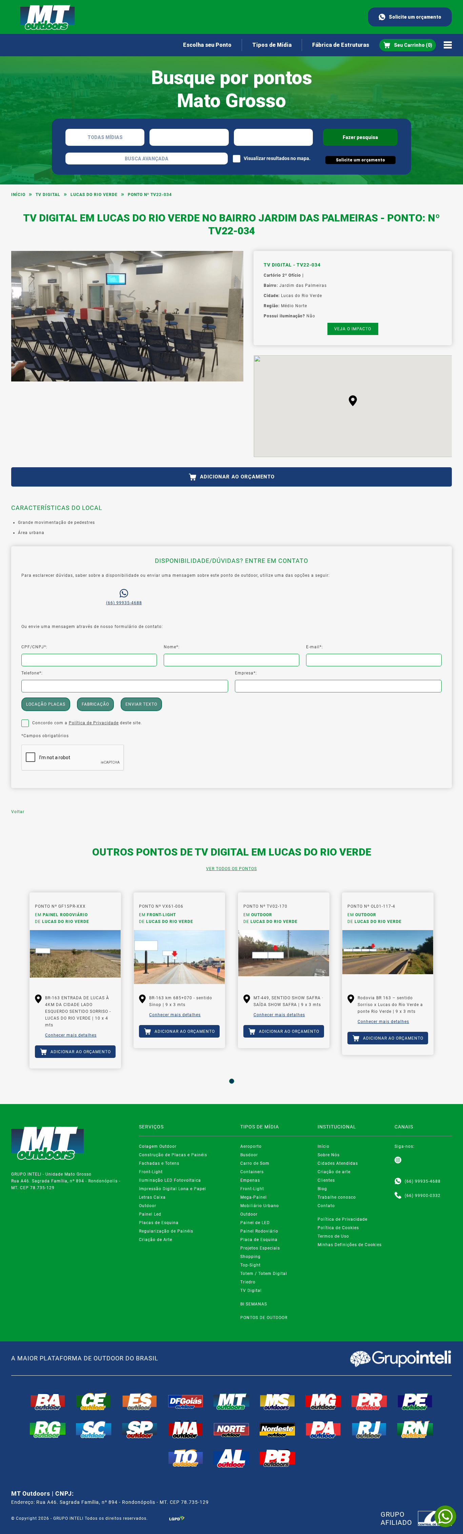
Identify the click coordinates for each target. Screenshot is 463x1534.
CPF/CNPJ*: (34, 647)
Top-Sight (250, 1265)
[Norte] (231, 1429)
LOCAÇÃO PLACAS (45, 704)
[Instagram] (398, 1160)
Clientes (326, 1180)
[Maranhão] (186, 1429)
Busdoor (249, 1155)
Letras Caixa (152, 1197)
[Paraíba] (278, 1458)
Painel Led (150, 1214)
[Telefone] (398, 1195)
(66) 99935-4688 (124, 603)
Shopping (250, 1256)
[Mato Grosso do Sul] (278, 1401)
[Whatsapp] (398, 1181)
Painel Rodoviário (259, 1231)
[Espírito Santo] (140, 1401)
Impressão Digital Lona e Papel (172, 1188)
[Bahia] (48, 1401)
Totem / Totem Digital (263, 1273)
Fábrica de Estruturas (340, 45)
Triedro (248, 1282)
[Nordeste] (278, 1429)
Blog (322, 1188)
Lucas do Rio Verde (94, 194)
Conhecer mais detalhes (71, 1035)
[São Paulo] (140, 1429)
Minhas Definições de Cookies (350, 1244)
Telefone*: (32, 673)
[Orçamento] (407, 45)
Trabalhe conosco (337, 1197)
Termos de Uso (333, 1236)
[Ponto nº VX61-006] (179, 957)
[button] (353, 400)
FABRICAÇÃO (95, 704)
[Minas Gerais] (323, 1401)
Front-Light (151, 1171)
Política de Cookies (338, 1227)
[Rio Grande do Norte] (415, 1429)
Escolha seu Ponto (207, 45)
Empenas (250, 1180)
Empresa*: (246, 673)
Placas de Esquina (159, 1222)
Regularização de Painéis (166, 1231)
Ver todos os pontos (231, 868)
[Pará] (323, 1429)
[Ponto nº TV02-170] (283, 957)
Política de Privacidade (94, 723)
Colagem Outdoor (158, 1146)
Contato (326, 1205)
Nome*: (172, 647)
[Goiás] (186, 1401)
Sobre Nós (329, 1155)
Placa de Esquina (259, 1239)
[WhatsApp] (445, 1516)
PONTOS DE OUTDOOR (263, 1317)
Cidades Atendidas (338, 1163)
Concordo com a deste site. (87, 723)
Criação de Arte (155, 1239)
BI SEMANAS (253, 1304)
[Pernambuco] (415, 1401)
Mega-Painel (253, 1197)
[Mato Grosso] (231, 1401)
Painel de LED (255, 1222)
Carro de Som (254, 1163)
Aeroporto (251, 1146)
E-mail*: (314, 647)
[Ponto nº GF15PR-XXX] (75, 957)
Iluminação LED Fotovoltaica (170, 1180)
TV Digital (48, 194)
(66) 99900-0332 (423, 1196)
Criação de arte (334, 1171)
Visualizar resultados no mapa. (277, 158)
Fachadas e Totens (159, 1163)
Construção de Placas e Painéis (173, 1155)
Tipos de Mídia (271, 45)
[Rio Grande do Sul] (48, 1429)
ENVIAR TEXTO (141, 704)
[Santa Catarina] (94, 1429)
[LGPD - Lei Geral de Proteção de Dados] (177, 1518)
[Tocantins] (186, 1458)
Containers (252, 1171)
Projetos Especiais (260, 1248)
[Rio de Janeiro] (369, 1429)
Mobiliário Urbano (259, 1205)
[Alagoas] (231, 1458)
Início (18, 194)
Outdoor (147, 1205)
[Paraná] (369, 1401)
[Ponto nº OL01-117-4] (387, 957)
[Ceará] (94, 1401)
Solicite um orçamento (415, 17)
